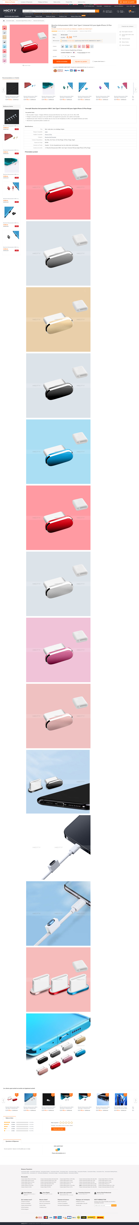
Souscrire (114, 1205)
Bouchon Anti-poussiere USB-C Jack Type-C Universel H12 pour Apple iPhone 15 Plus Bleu (121, 97)
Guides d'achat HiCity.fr (26, 1205)
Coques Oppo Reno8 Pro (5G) (47, 1183)
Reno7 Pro (79, 13)
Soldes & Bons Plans (76, 16)
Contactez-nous (42, 1207)
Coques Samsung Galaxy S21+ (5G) (106, 1185)
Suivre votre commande (44, 1201)
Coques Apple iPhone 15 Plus (27, 1182)
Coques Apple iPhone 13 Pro (104, 1180)
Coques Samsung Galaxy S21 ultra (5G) (88, 1187)
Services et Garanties (26, 1203)
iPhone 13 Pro (72, 13)
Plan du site (78, 1205)
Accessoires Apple (10, 20)
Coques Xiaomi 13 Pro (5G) (27, 1185)
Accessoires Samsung (35, 1171)
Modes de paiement (62, 1201)
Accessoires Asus (25, 1173)
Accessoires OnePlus (73, 1173)
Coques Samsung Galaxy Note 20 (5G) (87, 1185)
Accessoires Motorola (63, 1173)
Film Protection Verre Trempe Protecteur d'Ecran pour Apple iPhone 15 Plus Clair (120, 1108)
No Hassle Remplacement (63, 1205)
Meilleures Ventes (50, 16)
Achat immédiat (62, 61)
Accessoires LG (33, 1173)
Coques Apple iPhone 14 (65, 1183)
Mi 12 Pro (61, 13)
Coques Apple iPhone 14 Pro (66, 1180)
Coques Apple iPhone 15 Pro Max (28, 1179)
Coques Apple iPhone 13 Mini (104, 1182)
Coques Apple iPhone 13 (103, 1183)
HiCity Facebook (24, 1207)
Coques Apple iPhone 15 (26, 1183)
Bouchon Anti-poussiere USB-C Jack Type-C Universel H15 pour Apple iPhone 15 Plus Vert (67, 97)
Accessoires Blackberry (43, 1173)
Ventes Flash (38, 16)
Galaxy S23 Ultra (47, 13)
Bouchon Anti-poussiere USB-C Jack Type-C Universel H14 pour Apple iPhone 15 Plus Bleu (85, 97)
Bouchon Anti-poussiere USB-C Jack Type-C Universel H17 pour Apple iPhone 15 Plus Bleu (31, 97)
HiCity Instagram (24, 1209)
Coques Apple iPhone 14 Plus (66, 1182)
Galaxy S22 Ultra (92, 13)
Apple (46, 132)
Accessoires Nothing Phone (111, 1171)
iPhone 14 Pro (38, 13)
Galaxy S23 (55, 13)
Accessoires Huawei (45, 1171)
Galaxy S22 (85, 13)
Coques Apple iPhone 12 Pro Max (67, 1185)
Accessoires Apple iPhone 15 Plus (23, 20)
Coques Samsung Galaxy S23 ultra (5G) (49, 1179)
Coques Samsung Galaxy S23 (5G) (48, 1182)
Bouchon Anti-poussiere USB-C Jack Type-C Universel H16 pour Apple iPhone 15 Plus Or (49, 97)
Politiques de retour (80, 1201)
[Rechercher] (97, 11)
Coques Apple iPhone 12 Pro (66, 1187)
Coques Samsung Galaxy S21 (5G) (106, 1187)
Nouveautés (28, 16)
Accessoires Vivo (100, 1171)
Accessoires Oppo (73, 1171)
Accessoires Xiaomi (55, 1171)
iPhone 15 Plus (48, 134)
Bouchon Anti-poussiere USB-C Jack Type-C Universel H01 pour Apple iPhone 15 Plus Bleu (103, 1108)
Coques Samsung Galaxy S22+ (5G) (87, 1180)
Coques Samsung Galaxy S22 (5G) (87, 1182)
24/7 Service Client (90, 6)
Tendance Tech (63, 16)
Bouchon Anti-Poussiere (39, 20)
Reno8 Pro (66, 13)
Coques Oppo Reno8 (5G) (46, 1185)
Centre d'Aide (42, 1205)
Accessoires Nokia (92, 1171)
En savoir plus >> (91, 67)
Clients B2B (99, 6)
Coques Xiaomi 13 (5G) (26, 1187)
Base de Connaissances (44, 1203)
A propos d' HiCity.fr (25, 1201)
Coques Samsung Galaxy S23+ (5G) (48, 1180)
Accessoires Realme (82, 1171)
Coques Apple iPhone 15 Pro (27, 1180)
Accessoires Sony (64, 1171)
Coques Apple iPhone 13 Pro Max (105, 1179)
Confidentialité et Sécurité (81, 1203)
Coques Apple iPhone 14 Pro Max (67, 1179)
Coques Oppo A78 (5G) (46, 1187)
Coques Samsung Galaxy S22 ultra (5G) (88, 1179)
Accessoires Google (53, 1173)
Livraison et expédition (63, 1203)
